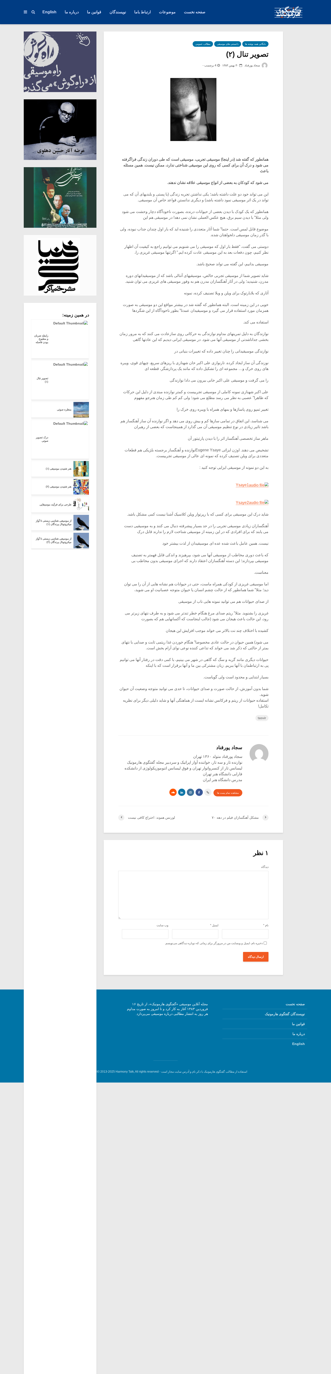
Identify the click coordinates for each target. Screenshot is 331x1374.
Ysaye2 (242, 503)
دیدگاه (264, 866)
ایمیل (214, 925)
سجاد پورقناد (252, 65)
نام (265, 925)
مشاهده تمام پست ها (228, 793)
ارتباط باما (142, 12)
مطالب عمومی (202, 44)
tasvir (262, 718)
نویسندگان (118, 12)
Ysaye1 (242, 485)
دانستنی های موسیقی (227, 44)
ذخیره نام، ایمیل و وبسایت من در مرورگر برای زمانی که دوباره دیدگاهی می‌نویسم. (214, 943)
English (49, 12)
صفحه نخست (194, 12)
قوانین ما (94, 12)
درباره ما (72, 12)
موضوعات (167, 12)
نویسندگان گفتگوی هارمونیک (285, 1014)
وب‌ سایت (162, 925)
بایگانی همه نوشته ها (255, 44)
